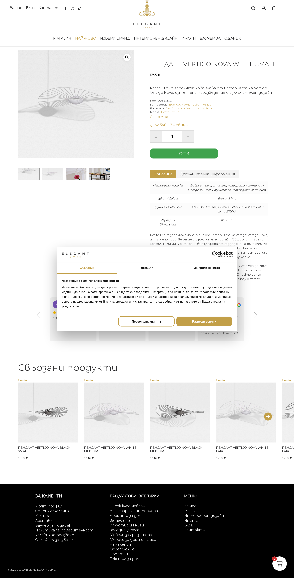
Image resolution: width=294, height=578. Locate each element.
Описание (163, 174)
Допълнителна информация (207, 174)
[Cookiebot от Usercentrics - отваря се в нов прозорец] (215, 254)
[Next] (268, 417)
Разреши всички (204, 321)
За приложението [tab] (207, 267)
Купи (184, 153)
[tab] (163, 174)
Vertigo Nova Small (199, 108)
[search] (253, 8)
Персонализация (144, 321)
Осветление (201, 104)
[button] (127, 57)
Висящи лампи (180, 104)
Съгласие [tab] (87, 267)
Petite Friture (170, 112)
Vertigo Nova (175, 108)
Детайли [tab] (147, 267)
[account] (263, 8)
